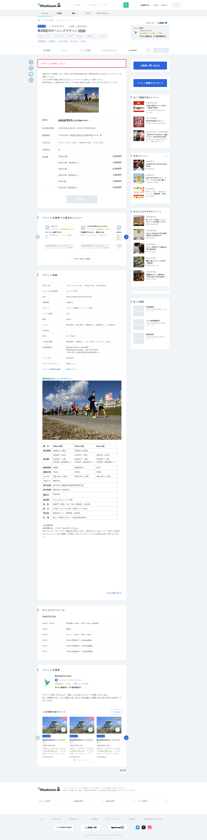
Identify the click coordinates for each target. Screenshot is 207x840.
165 (160, 33)
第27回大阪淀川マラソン (155, 121)
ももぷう (54, 226)
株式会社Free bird (146, 30)
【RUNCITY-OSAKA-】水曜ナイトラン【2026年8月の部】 (157, 136)
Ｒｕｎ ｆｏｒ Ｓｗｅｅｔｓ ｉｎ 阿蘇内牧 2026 (156, 193)
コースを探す (143, 801)
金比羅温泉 (150, 307)
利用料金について (75, 819)
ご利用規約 (94, 819)
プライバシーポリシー (113, 819)
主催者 (59, 13)
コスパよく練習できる (53, 232)
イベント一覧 (48, 20)
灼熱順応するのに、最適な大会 (92, 232)
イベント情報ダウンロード (150, 83)
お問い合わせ (56, 819)
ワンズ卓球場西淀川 (153, 321)
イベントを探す (45, 801)
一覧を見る (117, 712)
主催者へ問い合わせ (150, 65)
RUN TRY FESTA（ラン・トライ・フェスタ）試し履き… (156, 179)
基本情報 (46, 50)
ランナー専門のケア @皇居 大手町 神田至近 (156, 248)
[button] (126, 237)
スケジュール (109, 50)
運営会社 (133, 819)
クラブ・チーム (102, 13)
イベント (44, 13)
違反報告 (123, 770)
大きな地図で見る (113, 593)
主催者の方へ (145, 5)
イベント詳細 (85, 50)
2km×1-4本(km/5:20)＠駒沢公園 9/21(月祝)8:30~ (156, 234)
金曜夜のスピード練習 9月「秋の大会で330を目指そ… (156, 276)
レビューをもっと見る (82, 259)
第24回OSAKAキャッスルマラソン (57, 246)
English (176, 5)
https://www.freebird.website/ (70, 680)
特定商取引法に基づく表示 (153, 819)
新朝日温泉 (150, 334)
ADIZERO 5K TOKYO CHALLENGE (156, 165)
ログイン (164, 5)
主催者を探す (78, 801)
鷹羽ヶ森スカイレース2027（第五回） (156, 262)
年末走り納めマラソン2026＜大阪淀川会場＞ (156, 107)
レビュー (65, 50)
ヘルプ (155, 5)
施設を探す (110, 801)
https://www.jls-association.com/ (79, 297)
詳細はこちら (71, 364)
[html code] (31, 80)
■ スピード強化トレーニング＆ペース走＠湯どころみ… (156, 221)
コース (87, 13)
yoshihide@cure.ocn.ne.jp (97, 226)
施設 (73, 13)
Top (39, 20)
